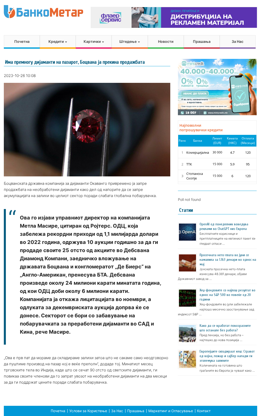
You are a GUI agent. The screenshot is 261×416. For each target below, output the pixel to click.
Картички (92, 41)
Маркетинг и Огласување (170, 411)
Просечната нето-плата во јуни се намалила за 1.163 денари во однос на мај (228, 259)
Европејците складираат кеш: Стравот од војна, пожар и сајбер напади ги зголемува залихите (227, 356)
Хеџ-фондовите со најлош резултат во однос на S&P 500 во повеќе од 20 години (227, 295)
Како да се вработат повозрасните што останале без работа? (225, 327)
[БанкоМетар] (43, 11)
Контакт (204, 411)
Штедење (128, 41)
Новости (165, 41)
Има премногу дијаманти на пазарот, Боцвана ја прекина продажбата (75, 62)
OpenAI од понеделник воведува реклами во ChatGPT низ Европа (224, 226)
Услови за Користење (88, 411)
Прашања (202, 41)
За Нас (237, 41)
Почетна (22, 41)
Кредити (56, 41)
